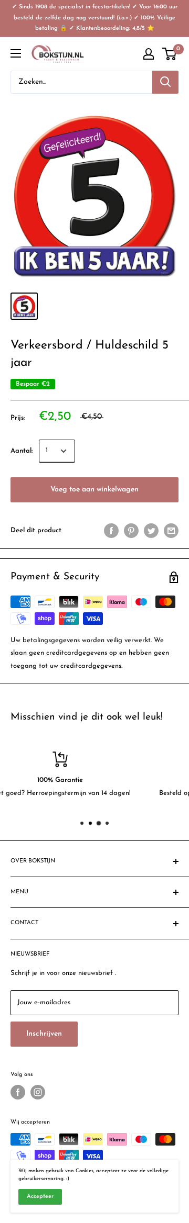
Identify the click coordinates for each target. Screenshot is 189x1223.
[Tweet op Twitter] (151, 530)
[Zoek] (165, 82)
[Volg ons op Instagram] (37, 1092)
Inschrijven (44, 1034)
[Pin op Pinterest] (131, 530)
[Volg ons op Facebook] (17, 1092)
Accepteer (40, 1196)
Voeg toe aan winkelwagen (94, 489)
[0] (169, 54)
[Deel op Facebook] (111, 530)
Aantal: (21, 450)
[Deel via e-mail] (171, 530)
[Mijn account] (148, 54)
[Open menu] (15, 53)
